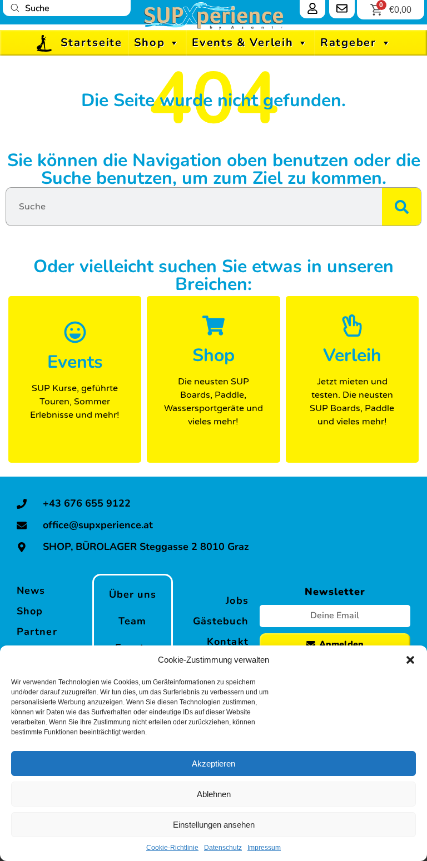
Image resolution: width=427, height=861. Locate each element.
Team (132, 621)
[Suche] (401, 207)
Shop (149, 42)
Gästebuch (221, 621)
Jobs (237, 600)
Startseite (91, 42)
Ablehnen (214, 794)
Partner (37, 631)
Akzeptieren (213, 763)
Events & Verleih (242, 42)
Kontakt (228, 641)
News (31, 590)
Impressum (264, 848)
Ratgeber (348, 42)
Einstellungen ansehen (214, 824)
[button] (410, 659)
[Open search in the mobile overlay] (67, 8)
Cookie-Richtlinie (172, 848)
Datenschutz (223, 848)
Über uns (132, 594)
